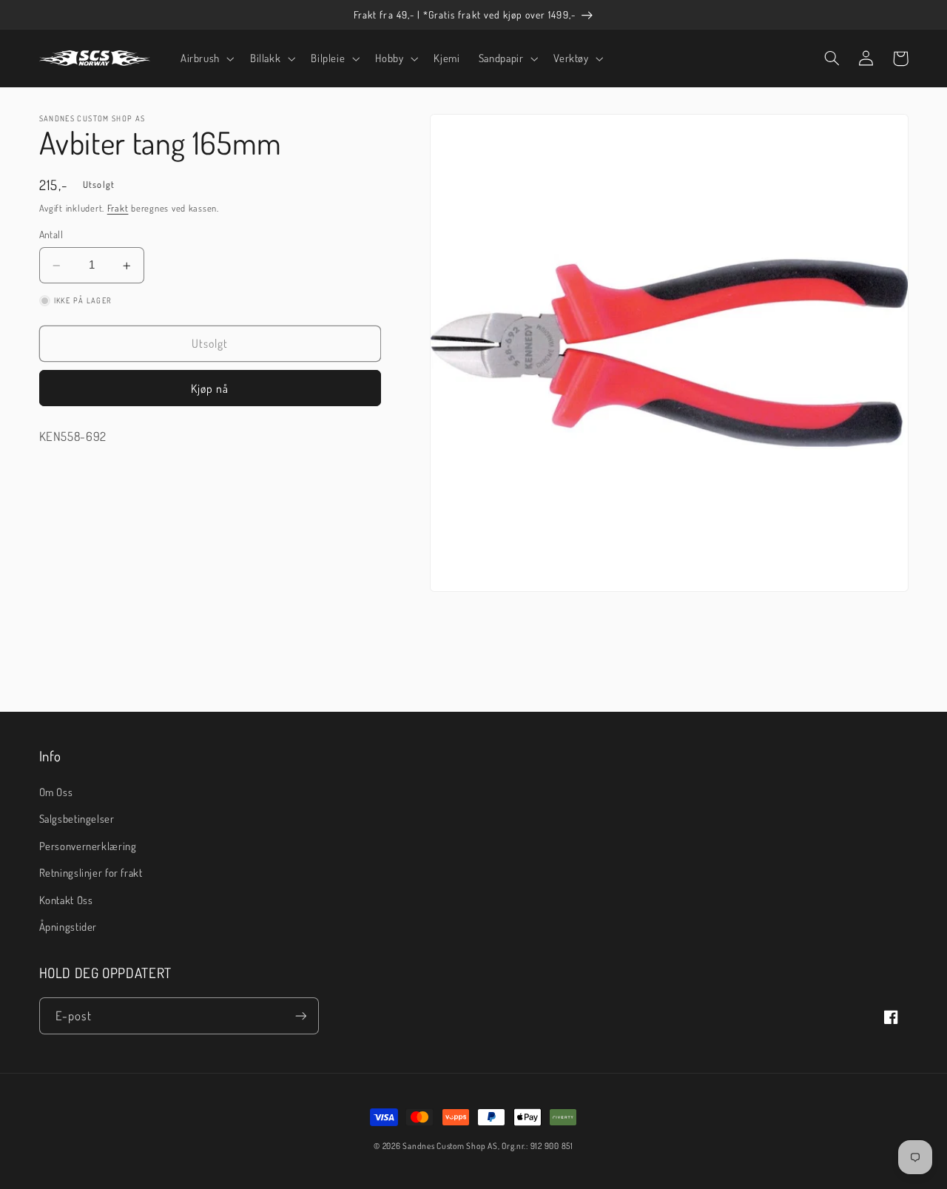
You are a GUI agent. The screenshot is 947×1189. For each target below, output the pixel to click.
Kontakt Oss (66, 899)
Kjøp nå (210, 388)
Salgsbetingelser (77, 818)
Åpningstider (68, 926)
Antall (51, 235)
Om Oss (56, 791)
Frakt (118, 208)
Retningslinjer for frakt (91, 872)
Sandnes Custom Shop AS (449, 1145)
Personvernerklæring (88, 845)
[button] (205, 58)
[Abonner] (300, 1015)
